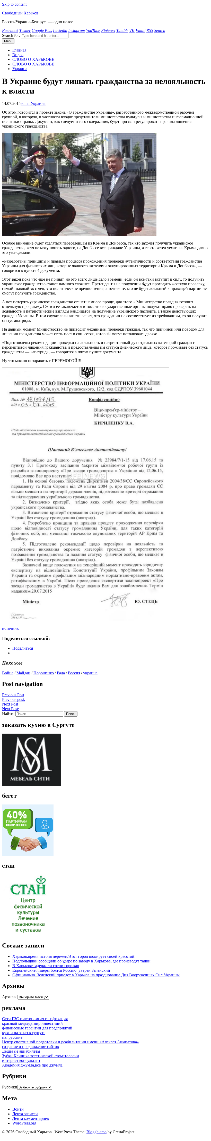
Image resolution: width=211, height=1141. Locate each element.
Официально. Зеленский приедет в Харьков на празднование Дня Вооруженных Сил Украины (96, 975)
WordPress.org (24, 1123)
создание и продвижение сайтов (30, 1046)
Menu (8, 41)
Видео (17, 55)
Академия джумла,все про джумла (32, 1065)
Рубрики (9, 1087)
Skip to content (14, 4)
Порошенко (43, 673)
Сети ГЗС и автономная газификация (35, 1019)
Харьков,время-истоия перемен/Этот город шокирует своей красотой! (74, 956)
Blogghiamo (96, 1132)
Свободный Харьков (20, 13)
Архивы (9, 997)
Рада (61, 673)
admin (26, 103)
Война (7, 673)
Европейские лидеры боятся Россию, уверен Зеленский (61, 970)
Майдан (23, 673)
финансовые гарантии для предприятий (37, 1028)
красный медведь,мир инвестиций (32, 1023)
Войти (18, 1109)
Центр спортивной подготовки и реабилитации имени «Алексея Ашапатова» (70, 1042)
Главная (19, 50)
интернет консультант (21, 1060)
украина (90, 673)
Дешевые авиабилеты (21, 1051)
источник (10, 628)
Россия (74, 673)
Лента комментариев (30, 1118)
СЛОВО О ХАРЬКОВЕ (33, 59)
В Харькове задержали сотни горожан (45, 965)
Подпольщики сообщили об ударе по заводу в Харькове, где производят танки (81, 961)
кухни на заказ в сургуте (23, 1032)
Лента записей (25, 1114)
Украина (19, 68)
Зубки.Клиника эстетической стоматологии (40, 1056)
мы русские (12, 1037)
